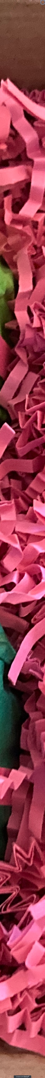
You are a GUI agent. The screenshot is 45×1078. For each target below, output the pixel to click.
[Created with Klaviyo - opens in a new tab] (22, 1076)
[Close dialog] (43, 2)
